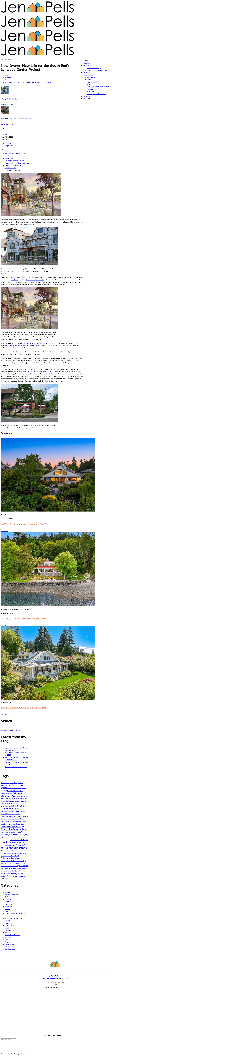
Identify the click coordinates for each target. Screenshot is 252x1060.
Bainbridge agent (6, 785)
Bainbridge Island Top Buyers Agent (9, 821)
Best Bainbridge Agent (14, 823)
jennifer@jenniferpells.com (55, 978)
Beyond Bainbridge (11, 895)
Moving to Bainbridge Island (14, 161)
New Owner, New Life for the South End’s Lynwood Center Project (28, 82)
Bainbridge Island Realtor (13, 814)
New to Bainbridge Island (10, 857)
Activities (8, 892)
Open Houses (9, 925)
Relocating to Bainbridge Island (15, 863)
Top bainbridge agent (21, 868)
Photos (7, 932)
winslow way (4, 878)
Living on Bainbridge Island (15, 842)
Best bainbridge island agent (9, 832)
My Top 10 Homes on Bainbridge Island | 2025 (23, 524)
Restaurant (9, 937)
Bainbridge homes (11, 788)
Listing (7, 911)
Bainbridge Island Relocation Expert (12, 819)
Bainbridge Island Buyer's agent (12, 794)
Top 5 (7, 947)
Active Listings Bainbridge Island (12, 783)
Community (8, 80)
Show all (4, 135)
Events (7, 902)
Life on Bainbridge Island (14, 841)
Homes (7, 909)
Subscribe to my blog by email (11, 730)
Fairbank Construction (30, 345)
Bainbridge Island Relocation (14, 816)
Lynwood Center (10, 158)
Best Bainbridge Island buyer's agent (14, 833)
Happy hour (9, 904)
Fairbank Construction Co (42, 343)
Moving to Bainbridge (8, 845)
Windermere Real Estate (35, 280)
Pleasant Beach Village (13, 165)
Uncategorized (10, 949)
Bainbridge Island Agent (7, 793)
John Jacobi (8, 156)
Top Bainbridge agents (6, 871)
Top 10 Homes (10, 944)
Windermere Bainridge (12, 170)
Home (7, 75)
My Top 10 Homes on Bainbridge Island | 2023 (23, 707)
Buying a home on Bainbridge (8, 837)
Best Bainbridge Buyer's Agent (15, 154)
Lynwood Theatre (48, 372)
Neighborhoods (10, 146)
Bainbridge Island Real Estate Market (13, 812)
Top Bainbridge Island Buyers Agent (12, 874)
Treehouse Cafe (10, 168)
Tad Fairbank (27, 343)
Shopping (8, 942)
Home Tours (9, 906)
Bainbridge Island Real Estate (12, 807)
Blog (8, 78)
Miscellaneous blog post (13, 918)
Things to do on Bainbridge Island (14, 867)
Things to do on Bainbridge (7, 866)
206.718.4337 (55, 976)
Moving (7, 921)
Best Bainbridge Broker (11, 826)
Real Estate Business (12, 935)
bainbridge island (15, 790)
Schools (7, 940)
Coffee (7, 897)
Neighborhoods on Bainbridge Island (17, 163)
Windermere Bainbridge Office (11, 345)
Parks (7, 928)
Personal (8, 930)
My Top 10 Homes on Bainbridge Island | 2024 (23, 618)
